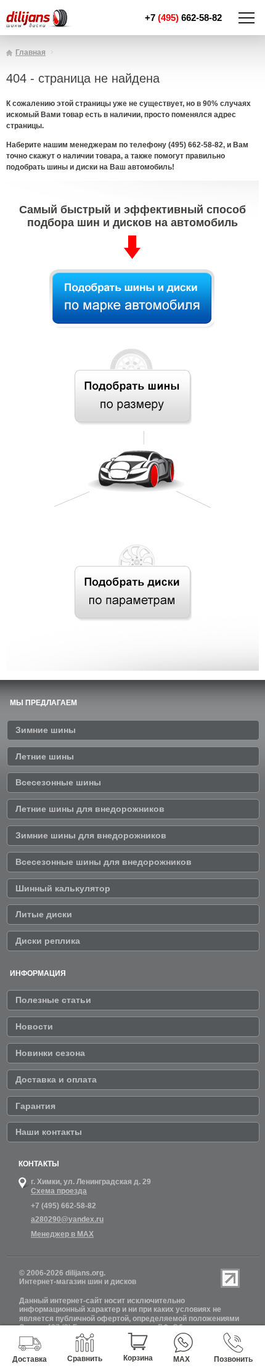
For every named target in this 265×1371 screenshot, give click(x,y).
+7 (183, 17)
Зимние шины (45, 730)
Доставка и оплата (56, 1079)
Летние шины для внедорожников (90, 809)
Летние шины (44, 756)
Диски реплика (47, 941)
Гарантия (35, 1106)
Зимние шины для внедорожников (90, 835)
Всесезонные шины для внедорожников (103, 862)
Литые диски (43, 914)
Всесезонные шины (58, 782)
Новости (34, 1026)
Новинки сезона (50, 1053)
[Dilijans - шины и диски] (48, 19)
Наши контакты (48, 1132)
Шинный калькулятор (62, 888)
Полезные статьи (53, 1000)
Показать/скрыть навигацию (246, 17)
